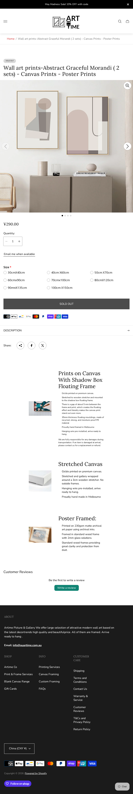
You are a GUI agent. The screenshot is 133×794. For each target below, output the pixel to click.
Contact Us (80, 689)
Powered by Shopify (36, 773)
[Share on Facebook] (31, 345)
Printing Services (49, 667)
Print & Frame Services (18, 674)
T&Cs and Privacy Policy (81, 720)
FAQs (42, 689)
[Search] (120, 21)
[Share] (20, 345)
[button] (62, 215)
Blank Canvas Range (17, 681)
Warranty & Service (80, 698)
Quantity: (9, 233)
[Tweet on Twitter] (42, 345)
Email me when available (19, 254)
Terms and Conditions (80, 680)
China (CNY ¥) (18, 748)
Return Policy (81, 729)
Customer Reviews (79, 709)
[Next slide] (127, 146)
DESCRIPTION (12, 330)
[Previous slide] (5, 146)
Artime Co (10, 667)
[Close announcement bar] (128, 4)
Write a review (66, 588)
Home (11, 39)
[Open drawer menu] (5, 21)
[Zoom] (127, 85)
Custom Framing (49, 681)
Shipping (78, 671)
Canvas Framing (49, 674)
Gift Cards (10, 689)
